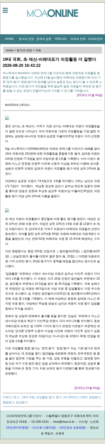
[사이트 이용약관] (44, 427)
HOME (9, 39)
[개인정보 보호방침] (72, 427)
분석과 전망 (26, 39)
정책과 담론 (44, 39)
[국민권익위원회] (17, 427)
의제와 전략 (78, 39)
